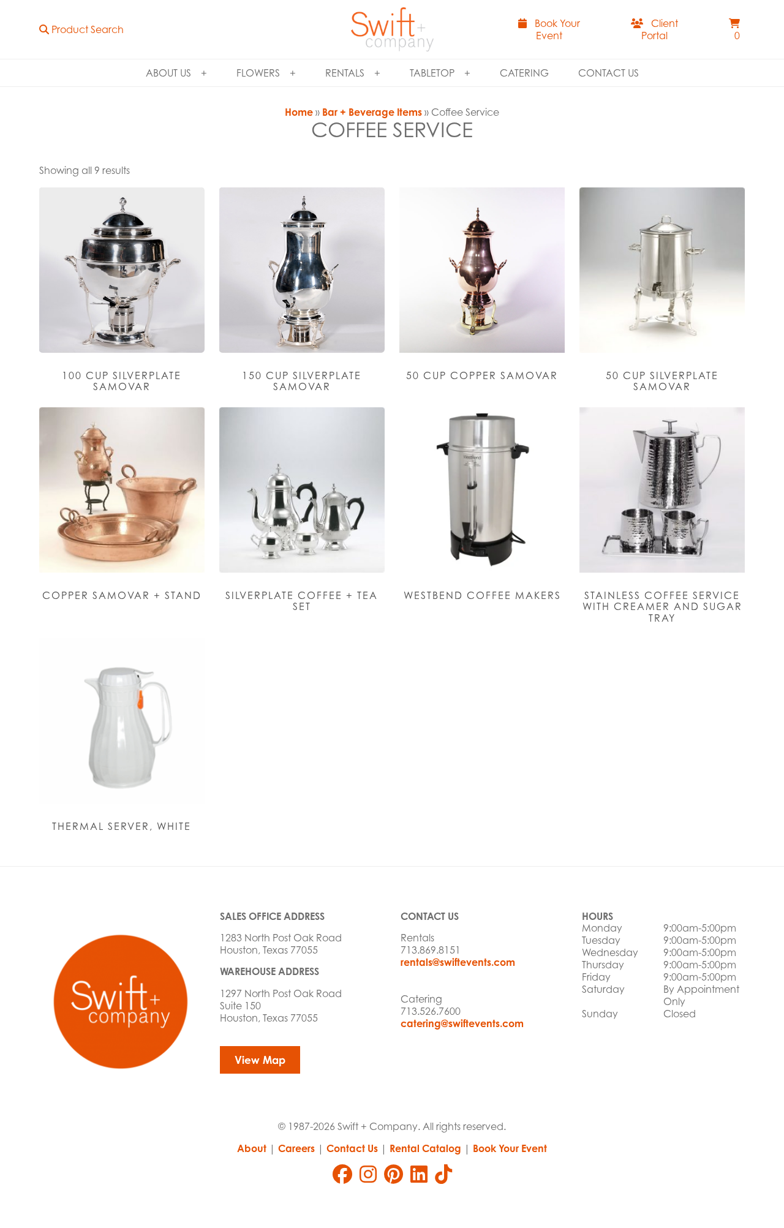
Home (299, 112)
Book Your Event (510, 1148)
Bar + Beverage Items (372, 112)
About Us (168, 73)
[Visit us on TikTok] (443, 1174)
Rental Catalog (425, 1148)
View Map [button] (260, 1059)
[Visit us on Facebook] (342, 1174)
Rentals (344, 73)
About (251, 1148)
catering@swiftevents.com (462, 1023)
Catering (524, 73)
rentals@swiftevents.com (458, 962)
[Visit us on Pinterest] (393, 1174)
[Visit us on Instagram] (368, 1174)
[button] (81, 29)
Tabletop (432, 73)
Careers (296, 1148)
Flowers (258, 73)
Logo (392, 29)
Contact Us (608, 73)
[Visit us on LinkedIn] (419, 1174)
